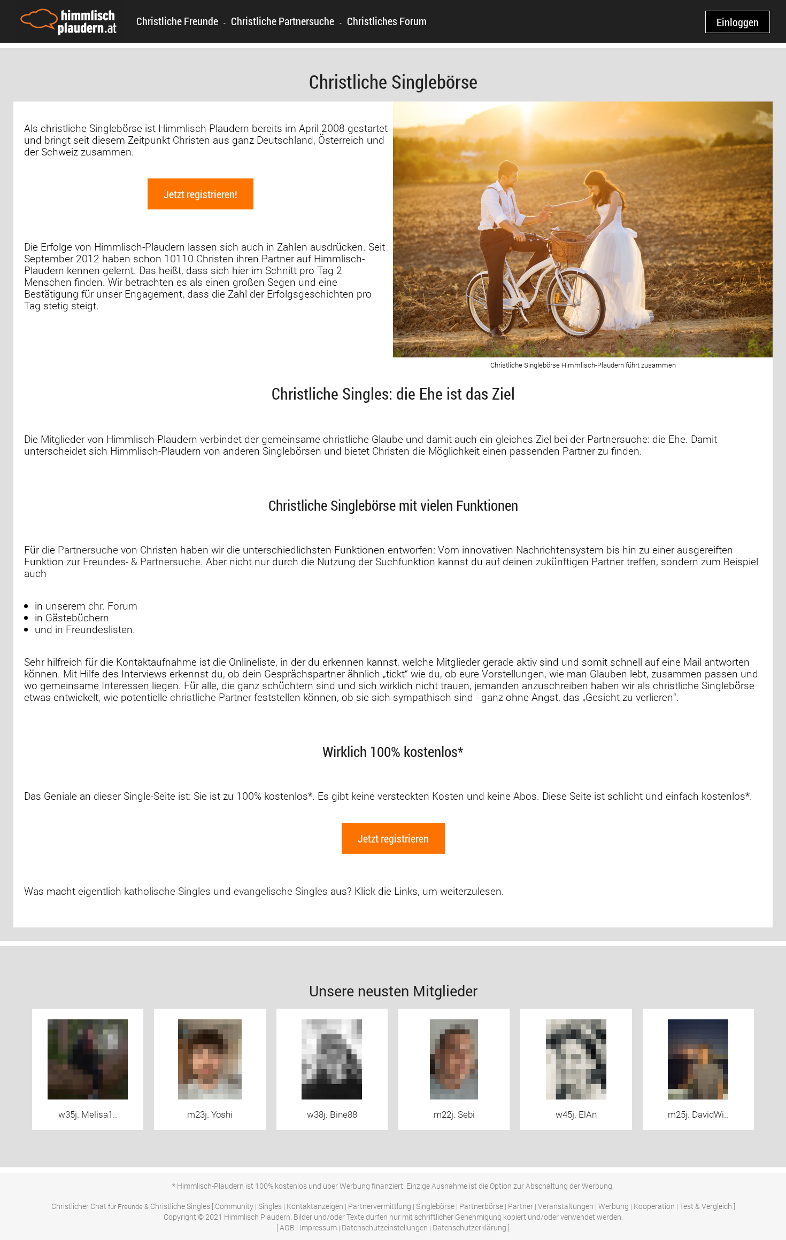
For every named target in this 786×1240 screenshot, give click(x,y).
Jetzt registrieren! (200, 194)
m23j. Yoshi (210, 1114)
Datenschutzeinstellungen (385, 1227)
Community (234, 1206)
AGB (287, 1227)
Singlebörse (435, 1206)
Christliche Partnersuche (282, 21)
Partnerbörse (481, 1206)
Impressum (318, 1227)
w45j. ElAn (576, 1114)
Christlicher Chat (78, 1206)
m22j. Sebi (454, 1114)
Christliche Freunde (177, 21)
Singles (270, 1206)
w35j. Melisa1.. (87, 1114)
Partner (520, 1206)
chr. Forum (112, 605)
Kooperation (654, 1206)
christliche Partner (210, 697)
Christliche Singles (180, 1206)
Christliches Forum (387, 21)
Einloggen (737, 22)
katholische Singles (167, 891)
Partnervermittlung (379, 1206)
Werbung (613, 1206)
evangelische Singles (281, 891)
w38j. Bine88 (332, 1114)
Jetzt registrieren (393, 838)
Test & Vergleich (706, 1206)
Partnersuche (88, 549)
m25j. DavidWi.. (698, 1114)
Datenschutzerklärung (469, 1227)
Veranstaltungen (566, 1206)
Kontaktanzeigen (315, 1206)
